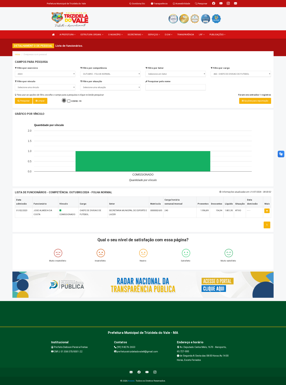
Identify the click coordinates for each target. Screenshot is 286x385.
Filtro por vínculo (26, 81)
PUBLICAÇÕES (217, 34)
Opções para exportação (256, 101)
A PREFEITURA (67, 34)
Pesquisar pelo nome (158, 81)
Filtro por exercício (27, 68)
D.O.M (168, 34)
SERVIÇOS (153, 34)
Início (17, 54)
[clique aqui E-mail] (131, 372)
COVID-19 (76, 101)
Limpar (41, 101)
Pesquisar (25, 101)
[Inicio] (53, 34)
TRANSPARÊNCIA (185, 34)
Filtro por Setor (155, 68)
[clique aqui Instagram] (155, 372)
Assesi (131, 381)
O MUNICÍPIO (114, 34)
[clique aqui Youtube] (147, 372)
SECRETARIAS (135, 34)
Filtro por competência (94, 68)
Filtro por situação (92, 81)
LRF (201, 34)
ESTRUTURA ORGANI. (91, 34)
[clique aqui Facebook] (139, 372)
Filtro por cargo (221, 68)
